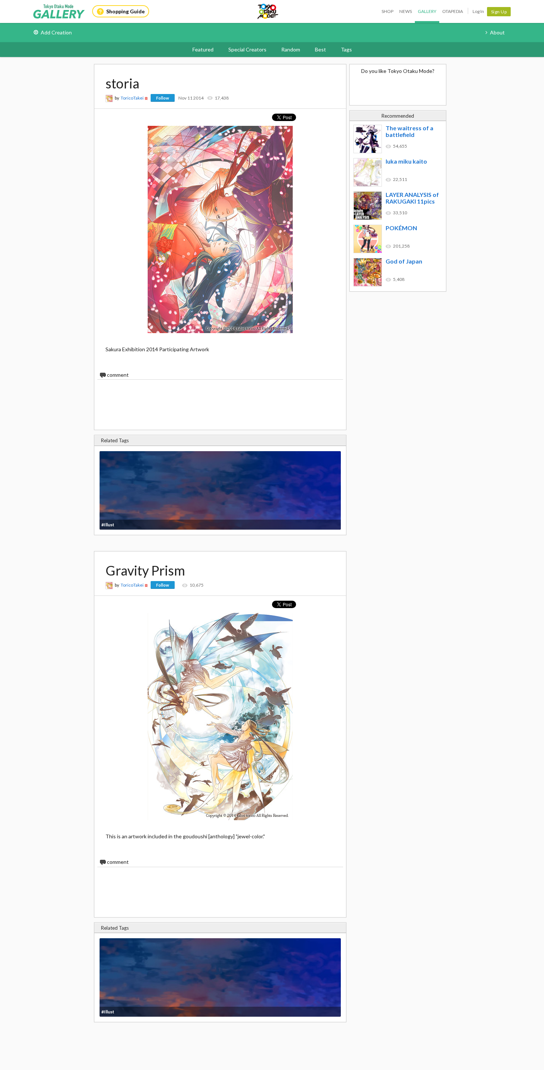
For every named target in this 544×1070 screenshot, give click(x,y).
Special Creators (247, 49)
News (405, 11)
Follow (162, 97)
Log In (478, 11)
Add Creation (56, 32)
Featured (203, 49)
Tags (346, 49)
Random (290, 49)
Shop (387, 11)
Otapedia (452, 11)
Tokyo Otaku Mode (268, 11)
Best (320, 49)
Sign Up (499, 11)
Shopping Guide (125, 11)
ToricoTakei (132, 98)
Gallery (427, 11)
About (497, 32)
